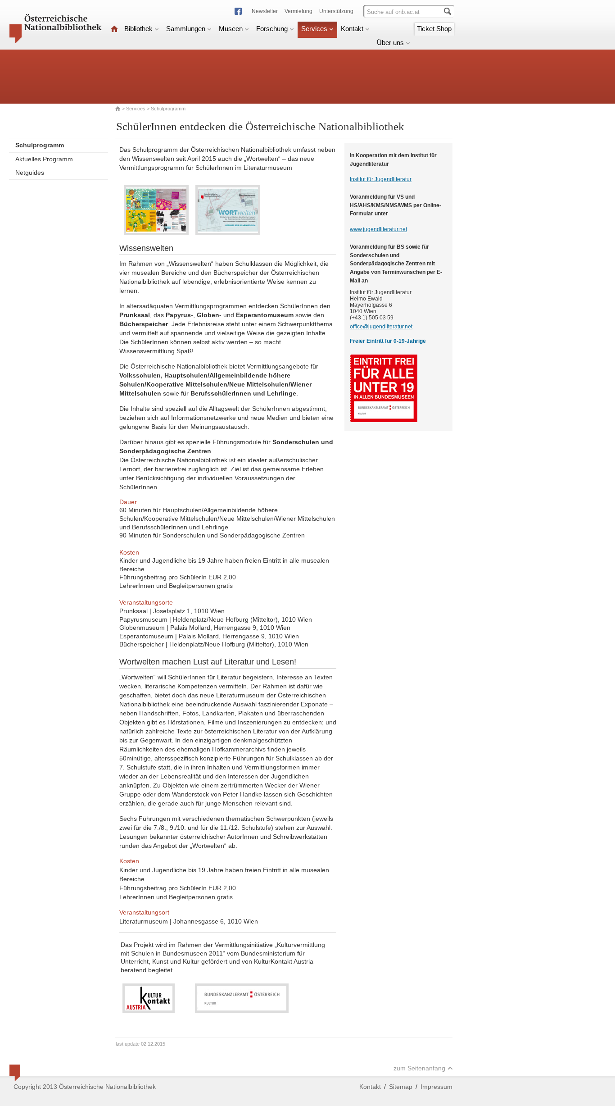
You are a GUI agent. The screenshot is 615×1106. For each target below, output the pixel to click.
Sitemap (400, 1086)
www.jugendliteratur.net (378, 229)
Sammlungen (185, 28)
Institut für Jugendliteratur (381, 179)
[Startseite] (114, 29)
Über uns (390, 42)
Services (314, 28)
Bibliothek (138, 28)
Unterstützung (336, 11)
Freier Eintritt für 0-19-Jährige (388, 341)
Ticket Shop (434, 28)
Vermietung (298, 11)
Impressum (436, 1086)
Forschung (272, 28)
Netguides (29, 172)
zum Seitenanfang (419, 1068)
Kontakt (352, 28)
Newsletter (265, 11)
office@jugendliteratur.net (381, 326)
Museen (231, 28)
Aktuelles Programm (44, 159)
